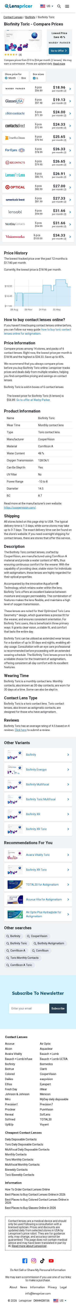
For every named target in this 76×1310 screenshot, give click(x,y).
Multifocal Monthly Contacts (22, 1164)
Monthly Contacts (16, 1154)
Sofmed (10, 1119)
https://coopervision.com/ (20, 507)
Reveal (9, 1114)
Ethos (8, 1084)
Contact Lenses (13, 17)
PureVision (46, 1109)
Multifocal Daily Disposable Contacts (27, 1149)
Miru (8, 1099)
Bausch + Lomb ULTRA (54, 1059)
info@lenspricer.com (38, 1293)
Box (23, 78)
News (23, 1287)
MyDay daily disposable (54, 1099)
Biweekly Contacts (16, 1169)
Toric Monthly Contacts (19, 1159)
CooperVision (48, 1074)
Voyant (44, 1124)
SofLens (45, 1114)
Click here (21, 730)
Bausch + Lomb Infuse (18, 1059)
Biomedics (46, 1064)
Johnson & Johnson (17, 1094)
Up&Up (9, 1124)
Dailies (9, 1079)
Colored (10, 1074)
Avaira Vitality (13, 1053)
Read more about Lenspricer (29, 1246)
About (13, 1287)
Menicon (45, 1094)
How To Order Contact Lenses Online (27, 1189)
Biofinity (30, 17)
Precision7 (46, 1104)
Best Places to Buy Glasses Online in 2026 (30, 1207)
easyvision (46, 1079)
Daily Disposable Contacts (21, 1139)
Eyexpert (45, 1084)
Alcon (8, 1048)
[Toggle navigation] (59, 6)
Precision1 (11, 1104)
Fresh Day (11, 1089)
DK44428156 (41, 1300)
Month (12, 78)
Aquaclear (46, 1048)
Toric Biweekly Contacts (19, 1174)
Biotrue (9, 1069)
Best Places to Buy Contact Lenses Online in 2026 (35, 1194)
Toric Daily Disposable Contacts (24, 1144)
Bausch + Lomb (49, 1053)
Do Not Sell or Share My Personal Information (38, 1270)
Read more (59, 63)
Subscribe (58, 1008)
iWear (43, 1089)
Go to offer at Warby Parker (33, 400)
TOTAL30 (46, 1119)
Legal (63, 1287)
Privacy (52, 1287)
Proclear (10, 1109)
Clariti (43, 1069)
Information (37, 1287)
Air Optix (45, 1043)
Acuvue (9, 1043)
